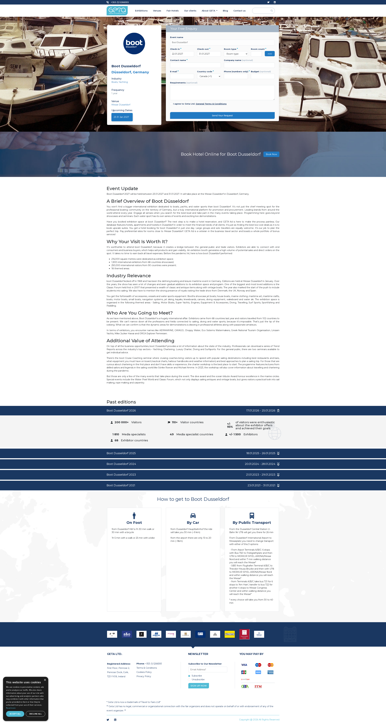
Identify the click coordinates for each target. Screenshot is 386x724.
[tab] (193, 427)
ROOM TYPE (231, 49)
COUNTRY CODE (205, 71)
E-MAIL (174, 71)
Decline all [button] (35, 714)
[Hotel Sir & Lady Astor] (186, 634)
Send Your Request (222, 115)
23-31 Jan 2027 (121, 117)
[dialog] (25, 699)
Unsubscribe (198, 679)
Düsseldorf (251, 19)
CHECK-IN (175, 49)
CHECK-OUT (203, 49)
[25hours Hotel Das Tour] (230, 634)
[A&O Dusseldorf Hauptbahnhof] (127, 634)
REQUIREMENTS (183, 82)
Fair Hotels (173, 10)
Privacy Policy (143, 676)
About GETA (209, 10)
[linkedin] (275, 2)
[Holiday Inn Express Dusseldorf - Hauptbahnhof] (200, 634)
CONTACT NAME (179, 60)
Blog (225, 10)
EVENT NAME (176, 37)
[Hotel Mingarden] (215, 634)
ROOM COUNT (256, 49)
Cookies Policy (144, 672)
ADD (270, 54)
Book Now (271, 154)
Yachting (123, 82)
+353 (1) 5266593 (119, 2)
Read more (11, 708)
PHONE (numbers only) (236, 71)
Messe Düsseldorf (120, 104)
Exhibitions (141, 10)
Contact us (239, 10)
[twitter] (268, 2)
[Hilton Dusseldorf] (259, 634)
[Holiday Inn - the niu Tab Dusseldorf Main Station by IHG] (112, 634)
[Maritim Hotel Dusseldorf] (156, 634)
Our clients (190, 10)
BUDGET (261, 71)
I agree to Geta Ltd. (200, 104)
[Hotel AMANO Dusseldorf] (141, 634)
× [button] (45, 680)
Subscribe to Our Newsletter (205, 663)
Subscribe (197, 676)
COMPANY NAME (238, 60)
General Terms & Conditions (211, 104)
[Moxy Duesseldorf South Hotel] (171, 634)
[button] (193, 411)
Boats (114, 82)
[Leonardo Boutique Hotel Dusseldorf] (244, 634)
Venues (157, 10)
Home (211, 19)
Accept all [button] (15, 714)
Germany (237, 19)
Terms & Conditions (146, 668)
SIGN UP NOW (199, 685)
